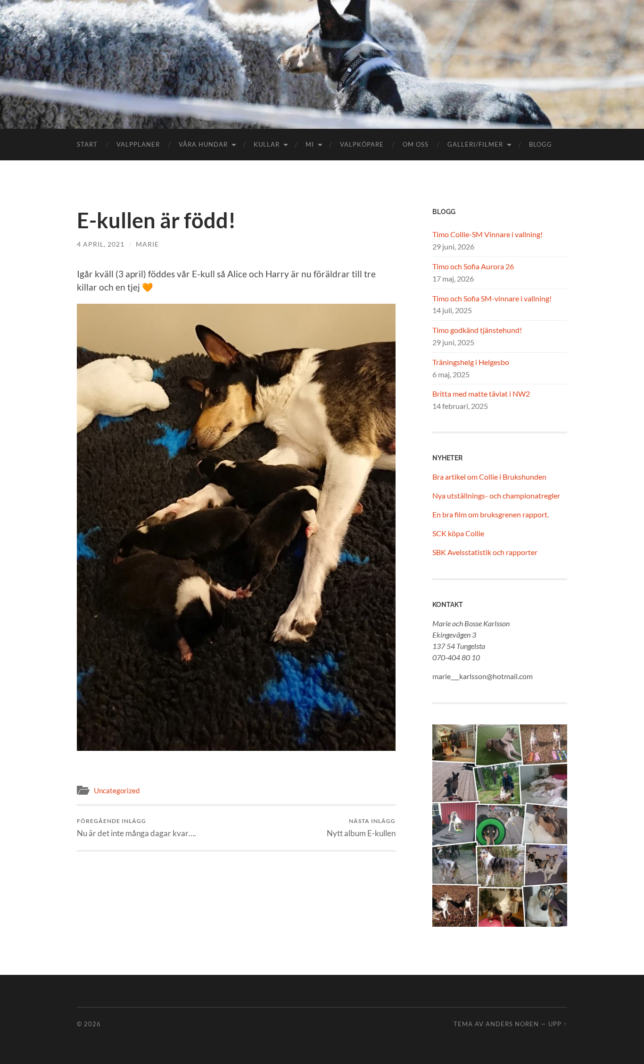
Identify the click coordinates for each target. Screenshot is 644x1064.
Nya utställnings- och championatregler (496, 495)
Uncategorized (117, 790)
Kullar (267, 144)
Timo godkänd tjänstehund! (477, 329)
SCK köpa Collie (458, 533)
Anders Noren (512, 1024)
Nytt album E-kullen (361, 827)
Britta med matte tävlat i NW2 (481, 393)
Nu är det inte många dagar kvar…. (136, 827)
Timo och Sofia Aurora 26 (473, 266)
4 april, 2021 (100, 244)
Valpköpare (362, 144)
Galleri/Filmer (475, 144)
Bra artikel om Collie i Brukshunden (489, 476)
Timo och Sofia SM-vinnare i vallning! (492, 298)
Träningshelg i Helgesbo (470, 361)
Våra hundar (203, 144)
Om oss (416, 144)
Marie (147, 244)
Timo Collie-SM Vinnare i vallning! (487, 234)
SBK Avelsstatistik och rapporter (484, 552)
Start (87, 144)
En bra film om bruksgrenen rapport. (490, 514)
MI (309, 144)
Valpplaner (138, 144)
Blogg (540, 144)
